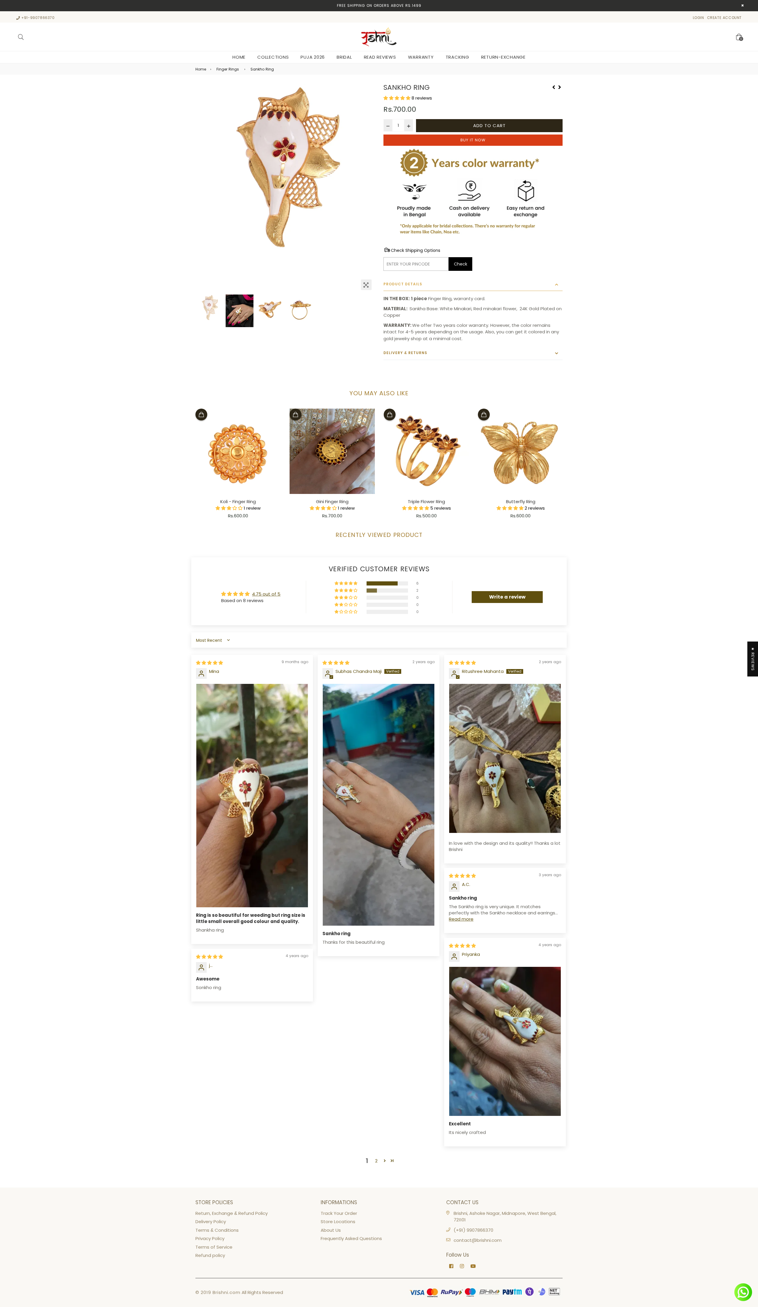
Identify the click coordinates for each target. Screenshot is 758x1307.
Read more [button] (461, 919)
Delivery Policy (210, 1221)
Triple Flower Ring (426, 501)
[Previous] (554, 86)
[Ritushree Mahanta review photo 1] (505, 758)
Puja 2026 (313, 57)
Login (698, 17)
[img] (209, 663)
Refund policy (210, 1255)
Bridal (344, 57)
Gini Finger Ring (332, 501)
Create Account (724, 17)
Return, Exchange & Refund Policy (231, 1213)
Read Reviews (380, 57)
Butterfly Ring (520, 501)
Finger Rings (227, 69)
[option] (285, 173)
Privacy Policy (209, 1238)
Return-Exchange (503, 57)
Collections (273, 57)
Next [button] (367, 188)
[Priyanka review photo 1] (505, 1041)
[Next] (560, 86)
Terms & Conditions (217, 1230)
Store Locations (338, 1221)
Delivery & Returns (405, 352)
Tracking (457, 57)
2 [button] (376, 1161)
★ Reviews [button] (753, 659)
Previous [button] (202, 188)
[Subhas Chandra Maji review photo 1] (378, 805)
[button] (397, 98)
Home (238, 57)
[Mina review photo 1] (252, 796)
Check (460, 264)
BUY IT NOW (473, 140)
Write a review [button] (507, 596)
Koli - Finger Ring (238, 501)
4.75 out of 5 (266, 594)
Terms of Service (213, 1247)
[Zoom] (366, 284)
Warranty (421, 57)
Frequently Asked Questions (351, 1238)
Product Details (402, 284)
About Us (331, 1230)
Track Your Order (339, 1213)
